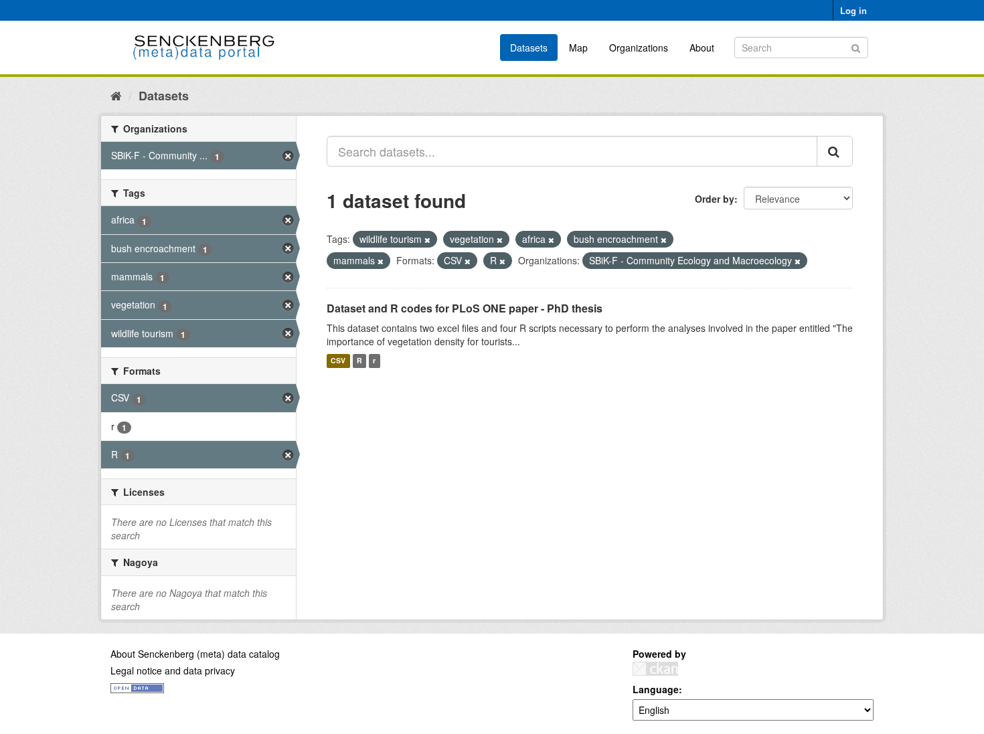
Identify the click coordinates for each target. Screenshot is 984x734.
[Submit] (856, 46)
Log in (853, 10)
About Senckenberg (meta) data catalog (195, 653)
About (701, 47)
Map (578, 47)
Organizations (638, 47)
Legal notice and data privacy (172, 670)
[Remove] (427, 239)
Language (656, 689)
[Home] (116, 95)
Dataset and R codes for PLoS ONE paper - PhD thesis (464, 308)
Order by (714, 198)
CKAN (655, 669)
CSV (338, 361)
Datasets (529, 47)
